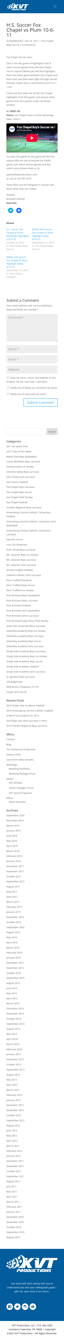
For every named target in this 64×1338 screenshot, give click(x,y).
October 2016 (13, 922)
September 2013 (15, 1069)
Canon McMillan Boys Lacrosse (23, 461)
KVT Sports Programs (20, 793)
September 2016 (15, 927)
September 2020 (15, 815)
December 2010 (15, 1217)
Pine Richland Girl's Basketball (23, 610)
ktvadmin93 (16, 40)
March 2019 (12, 825)
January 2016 (13, 957)
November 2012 (15, 1110)
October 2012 (13, 1115)
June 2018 (11, 835)
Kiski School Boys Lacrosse (20, 549)
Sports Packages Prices (21, 787)
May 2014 (11, 1033)
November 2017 (15, 871)
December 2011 (15, 1161)
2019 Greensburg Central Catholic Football (29, 710)
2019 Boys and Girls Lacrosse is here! (26, 720)
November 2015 (15, 967)
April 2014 (12, 1039)
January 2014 (13, 1054)
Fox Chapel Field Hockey (19, 497)
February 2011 (14, 1206)
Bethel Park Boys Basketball (21, 456)
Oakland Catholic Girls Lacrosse (23, 575)
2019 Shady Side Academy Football (25, 705)
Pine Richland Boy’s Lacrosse (22, 600)
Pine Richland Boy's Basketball (23, 595)
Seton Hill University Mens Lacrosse (25, 625)
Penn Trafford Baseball (19, 580)
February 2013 (14, 1095)
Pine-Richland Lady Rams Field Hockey (27, 620)
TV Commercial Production (20, 749)
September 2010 (15, 1232)
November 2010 (15, 1222)
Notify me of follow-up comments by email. (34, 387)
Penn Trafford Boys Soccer (20, 585)
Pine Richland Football (18, 605)
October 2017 (13, 876)
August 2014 (13, 1028)
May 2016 (11, 937)
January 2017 (13, 912)
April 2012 (12, 1140)
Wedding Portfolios (19, 768)
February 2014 (14, 1049)
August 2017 (13, 886)
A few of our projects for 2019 (22, 715)
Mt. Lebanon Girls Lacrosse (21, 564)
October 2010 (13, 1227)
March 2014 (12, 1044)
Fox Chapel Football (17, 502)
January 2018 (13, 861)
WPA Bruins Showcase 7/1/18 (22, 686)
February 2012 (14, 1150)
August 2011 (13, 1181)
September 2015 (15, 978)
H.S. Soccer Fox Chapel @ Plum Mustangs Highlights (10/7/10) (17, 234)
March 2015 (12, 1003)
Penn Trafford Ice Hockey (20, 590)
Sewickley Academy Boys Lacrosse (24, 636)
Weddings (11, 764)
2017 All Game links (17, 446)
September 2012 (15, 1120)
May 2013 (11, 1079)
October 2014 (13, 1018)
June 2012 (11, 1130)
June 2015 (11, 988)
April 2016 (12, 942)
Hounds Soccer (14, 539)
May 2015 (11, 993)
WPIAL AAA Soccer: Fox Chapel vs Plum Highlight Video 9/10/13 (42, 234)
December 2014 (15, 1008)
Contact (10, 739)
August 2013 (13, 1074)
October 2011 (13, 1171)
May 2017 (11, 891)
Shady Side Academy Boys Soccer (24, 661)
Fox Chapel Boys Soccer (19, 492)
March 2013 (12, 1089)
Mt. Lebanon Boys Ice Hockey (22, 554)
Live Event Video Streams (20, 759)
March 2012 (12, 1145)
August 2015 (13, 983)
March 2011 (12, 1201)
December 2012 (15, 1105)
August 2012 (13, 1125)
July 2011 (11, 1186)
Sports (9, 778)
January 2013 (13, 1100)
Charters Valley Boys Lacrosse (22, 471)
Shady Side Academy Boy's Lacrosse (26, 651)
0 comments (28, 44)
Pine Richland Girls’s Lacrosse (22, 615)
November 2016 (15, 917)
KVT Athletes (16, 782)
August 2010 (13, 1237)
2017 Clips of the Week (18, 451)
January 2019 (13, 830)
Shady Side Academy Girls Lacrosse (25, 671)
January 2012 (13, 1155)
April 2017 (12, 896)
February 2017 (14, 906)
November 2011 (15, 1166)
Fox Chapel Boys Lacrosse (20, 487)
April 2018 (12, 845)
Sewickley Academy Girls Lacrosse (24, 646)
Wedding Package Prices (22, 773)
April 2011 (12, 1196)
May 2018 (11, 840)
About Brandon (17, 801)
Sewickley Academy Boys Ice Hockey (25, 630)
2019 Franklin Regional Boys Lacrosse (26, 725)
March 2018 (12, 851)
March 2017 (12, 901)
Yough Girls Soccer (16, 692)
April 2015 (12, 998)
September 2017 (15, 881)
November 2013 (15, 1059)
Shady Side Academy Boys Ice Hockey (26, 656)
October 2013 (13, 1064)
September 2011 (15, 1176)
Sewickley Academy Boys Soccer (23, 641)
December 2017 (15, 866)
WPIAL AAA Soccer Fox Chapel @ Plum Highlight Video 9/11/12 (16, 262)
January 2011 (13, 1211)
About (9, 797)
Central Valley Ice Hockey (20, 466)
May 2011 (11, 1191)
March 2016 (12, 947)
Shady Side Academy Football (22, 666)
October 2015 (13, 973)
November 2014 (15, 1013)
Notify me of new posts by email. (28, 394)
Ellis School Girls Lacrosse (20, 476)
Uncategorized (14, 681)
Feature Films (13, 754)
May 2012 (11, 1135)
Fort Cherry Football (17, 482)
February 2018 (14, 856)
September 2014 (15, 1023)
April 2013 (12, 1084)
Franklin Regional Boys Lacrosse (23, 507)
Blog (8, 744)
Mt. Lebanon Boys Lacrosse (21, 559)
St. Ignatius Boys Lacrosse (20, 676)
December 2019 (15, 820)
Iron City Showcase (16, 544)
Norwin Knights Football (19, 570)
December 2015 (15, 962)
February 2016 (14, 952)
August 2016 (13, 932)
